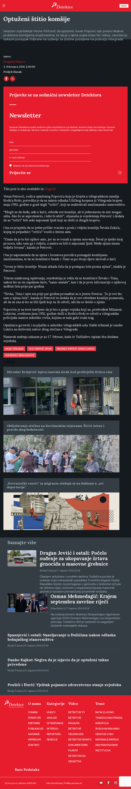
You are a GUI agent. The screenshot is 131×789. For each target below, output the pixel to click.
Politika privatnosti (73, 783)
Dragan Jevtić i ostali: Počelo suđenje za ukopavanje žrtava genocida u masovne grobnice (74, 558)
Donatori (34, 717)
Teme (100, 703)
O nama (34, 703)
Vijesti (51, 712)
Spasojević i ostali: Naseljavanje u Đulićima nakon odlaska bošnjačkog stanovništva (62, 637)
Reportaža (54, 734)
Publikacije (35, 728)
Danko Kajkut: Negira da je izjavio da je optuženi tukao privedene (58, 662)
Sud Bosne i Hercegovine (19, 355)
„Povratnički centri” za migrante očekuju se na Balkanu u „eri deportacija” (55, 485)
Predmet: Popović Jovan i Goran (75, 349)
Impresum (34, 739)
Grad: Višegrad (14, 349)
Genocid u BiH (104, 734)
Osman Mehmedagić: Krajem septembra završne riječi (84, 599)
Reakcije (52, 739)
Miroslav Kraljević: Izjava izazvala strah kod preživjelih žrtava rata (59, 372)
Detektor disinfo (79, 739)
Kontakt (34, 745)
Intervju (52, 728)
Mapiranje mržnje (107, 739)
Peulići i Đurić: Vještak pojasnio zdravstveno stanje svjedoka (64, 684)
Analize (52, 717)
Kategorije (56, 703)
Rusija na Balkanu (107, 728)
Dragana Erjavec (14, 61)
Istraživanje (55, 723)
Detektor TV (76, 712)
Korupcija (102, 723)
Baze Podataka (27, 769)
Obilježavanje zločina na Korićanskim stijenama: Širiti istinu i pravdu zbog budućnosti (55, 427)
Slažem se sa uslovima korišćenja (31, 165)
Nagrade (34, 734)
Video (124, 6)
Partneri (34, 723)
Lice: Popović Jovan (40, 349)
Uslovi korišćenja (54, 783)
